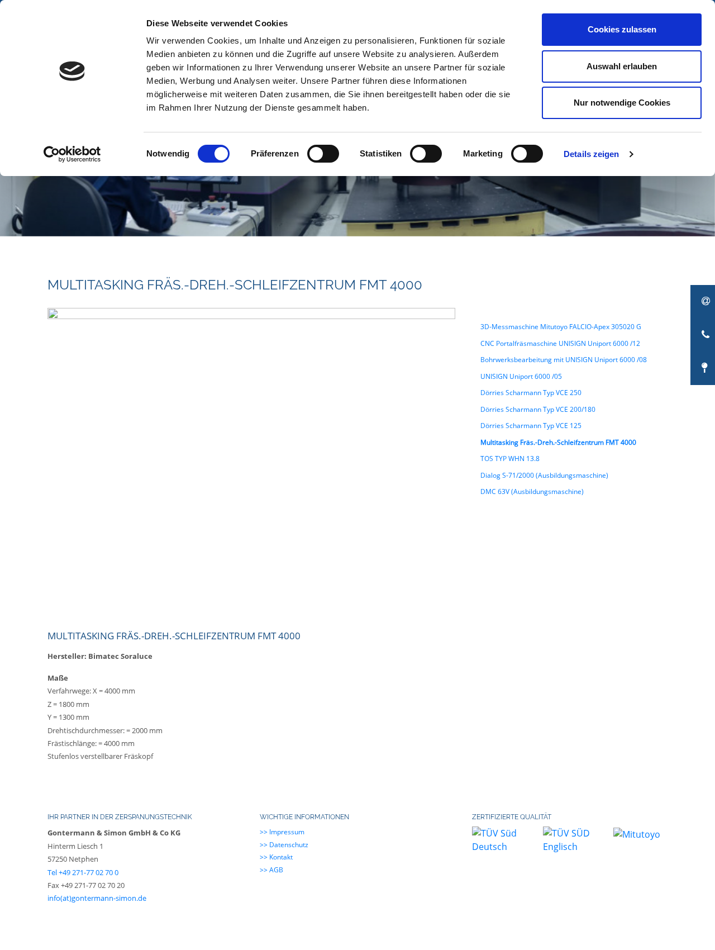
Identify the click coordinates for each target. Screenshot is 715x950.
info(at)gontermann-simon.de (96, 898)
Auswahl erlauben (622, 66)
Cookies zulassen (622, 29)
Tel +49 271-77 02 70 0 (82, 872)
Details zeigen (591, 154)
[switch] (323, 154)
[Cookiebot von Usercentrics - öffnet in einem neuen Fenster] (72, 154)
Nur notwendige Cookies (622, 102)
